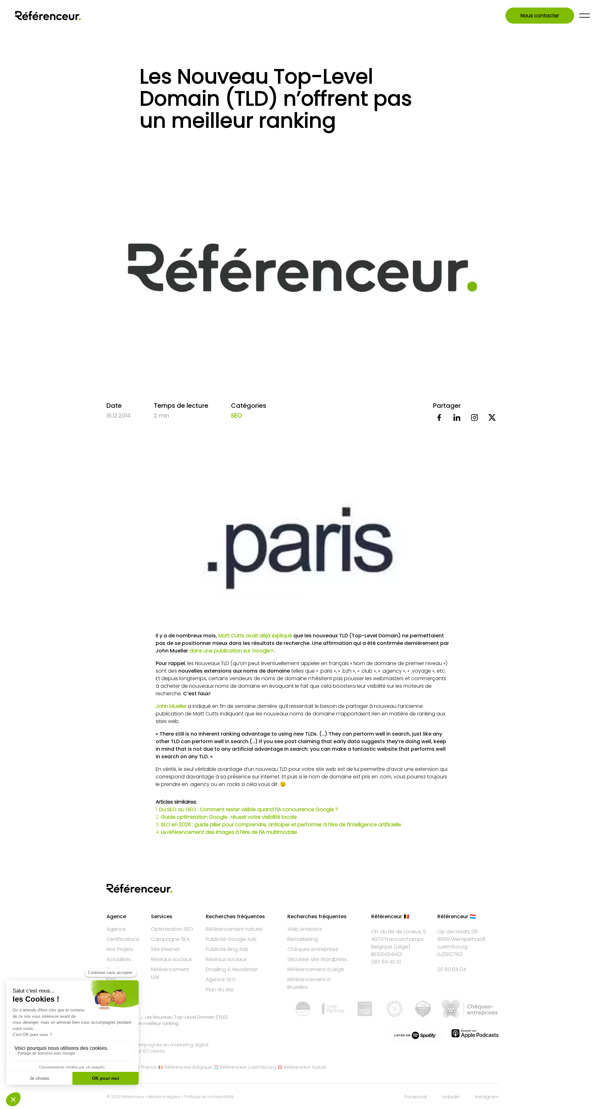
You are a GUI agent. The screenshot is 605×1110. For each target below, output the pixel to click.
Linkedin (451, 1097)
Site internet (165, 949)
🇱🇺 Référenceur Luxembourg (244, 1067)
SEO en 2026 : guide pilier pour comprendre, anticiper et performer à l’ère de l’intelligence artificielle (281, 824)
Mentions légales (164, 1096)
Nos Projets (120, 949)
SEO (236, 415)
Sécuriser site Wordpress (317, 959)
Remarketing (302, 939)
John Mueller (171, 706)
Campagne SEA (170, 939)
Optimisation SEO (172, 929)
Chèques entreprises (312, 949)
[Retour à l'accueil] (48, 15)
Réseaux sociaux (171, 959)
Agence (116, 929)
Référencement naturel (234, 929)
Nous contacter (540, 15)
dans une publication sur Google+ (231, 650)
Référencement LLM (170, 973)
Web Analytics (304, 929)
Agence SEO (221, 979)
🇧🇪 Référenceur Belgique (185, 1067)
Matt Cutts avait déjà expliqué (255, 635)
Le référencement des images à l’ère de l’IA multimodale (229, 832)
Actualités (119, 959)
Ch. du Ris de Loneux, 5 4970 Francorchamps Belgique (398, 939)
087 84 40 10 (386, 961)
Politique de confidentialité (209, 1096)
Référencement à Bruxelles (308, 983)
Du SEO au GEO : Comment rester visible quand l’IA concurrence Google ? (248, 809)
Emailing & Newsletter (232, 969)
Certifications (123, 939)
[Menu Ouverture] (584, 16)
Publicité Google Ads (231, 939)
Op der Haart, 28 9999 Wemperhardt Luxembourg (461, 939)
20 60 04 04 (451, 969)
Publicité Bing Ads (227, 949)
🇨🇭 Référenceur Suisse (301, 1067)
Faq (111, 979)
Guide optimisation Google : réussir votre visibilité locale (229, 817)
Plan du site (220, 989)
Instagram (486, 1097)
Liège (402, 946)
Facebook (415, 1097)
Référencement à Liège (315, 969)
